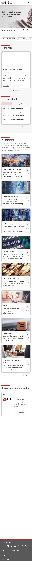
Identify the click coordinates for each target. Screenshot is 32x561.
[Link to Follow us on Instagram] (25, 546)
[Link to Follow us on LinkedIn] (11, 546)
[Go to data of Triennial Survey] (27, 252)
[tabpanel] (16, 115)
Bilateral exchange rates (17, 108)
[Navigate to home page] (6, 2)
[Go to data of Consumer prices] (27, 334)
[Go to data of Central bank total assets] (27, 279)
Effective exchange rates (17, 115)
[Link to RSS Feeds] (18, 546)
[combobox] (12, 30)
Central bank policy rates (17, 112)
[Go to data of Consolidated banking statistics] (27, 197)
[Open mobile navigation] (29, 2)
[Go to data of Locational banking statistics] (27, 170)
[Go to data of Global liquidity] (27, 224)
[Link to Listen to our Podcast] (22, 546)
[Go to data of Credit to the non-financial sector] (27, 361)
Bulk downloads (5, 559)
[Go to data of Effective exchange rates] (27, 306)
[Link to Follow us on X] (8, 546)
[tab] (6, 103)
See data (6, 86)
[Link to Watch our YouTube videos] (15, 546)
